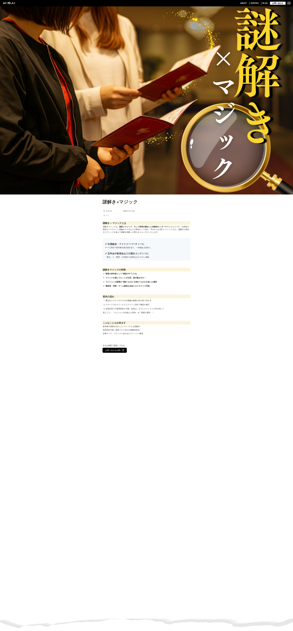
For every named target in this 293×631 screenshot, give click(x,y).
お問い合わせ (277, 3)
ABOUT (243, 3)
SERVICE (255, 3)
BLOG (265, 3)
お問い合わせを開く (113, 350)
